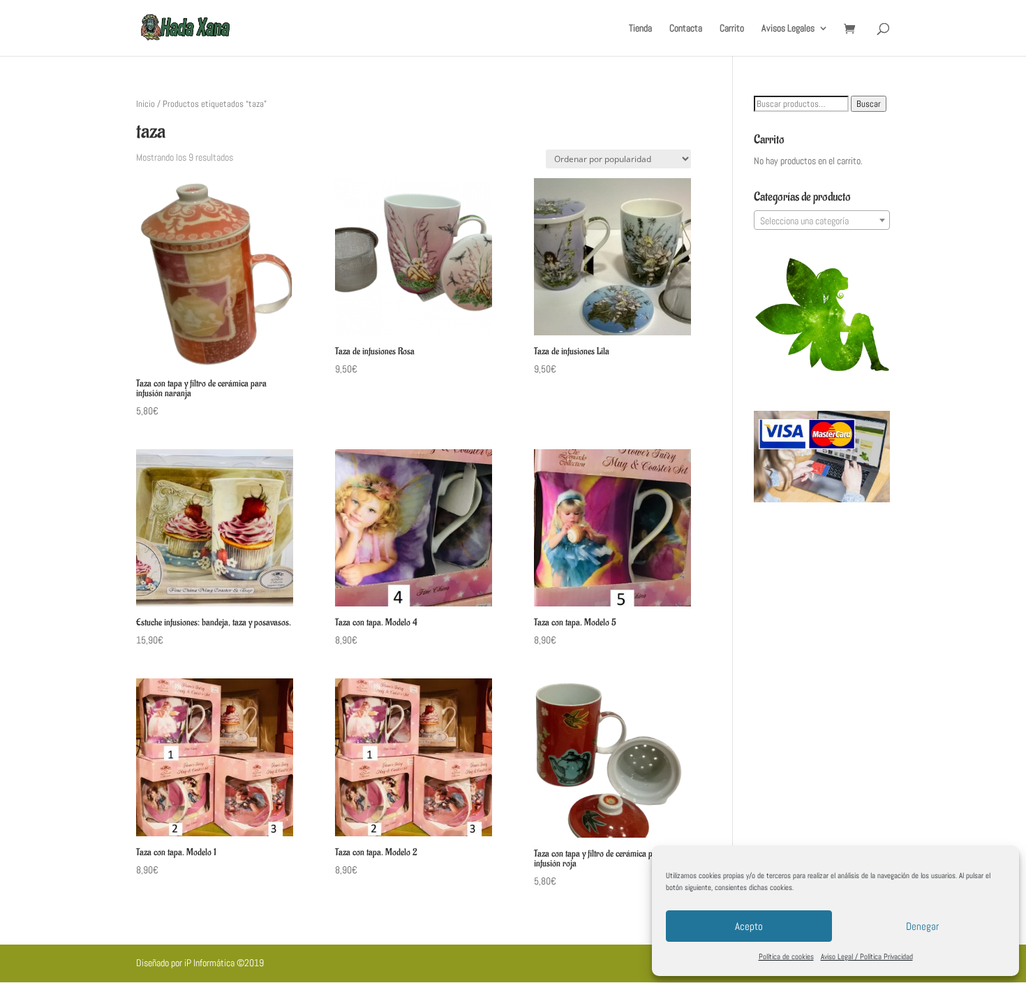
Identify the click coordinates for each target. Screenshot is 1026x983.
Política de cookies (786, 956)
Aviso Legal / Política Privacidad (867, 956)
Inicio (145, 104)
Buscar (868, 104)
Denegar (922, 926)
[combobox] (822, 220)
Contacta (685, 28)
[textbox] (821, 221)
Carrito (732, 28)
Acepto (749, 926)
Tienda (640, 28)
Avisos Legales (788, 28)
